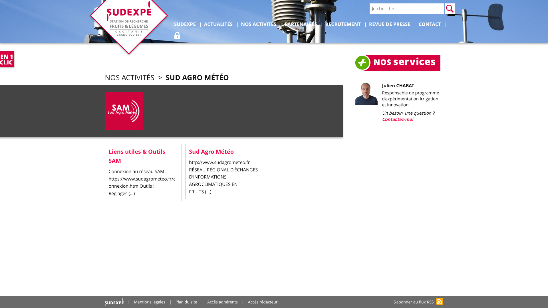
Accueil (114, 302)
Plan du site (186, 302)
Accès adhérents (222, 302)
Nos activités (129, 77)
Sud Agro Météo (197, 77)
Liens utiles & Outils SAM (136, 156)
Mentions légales (149, 302)
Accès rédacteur (263, 302)
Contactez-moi (397, 119)
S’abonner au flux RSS (414, 302)
